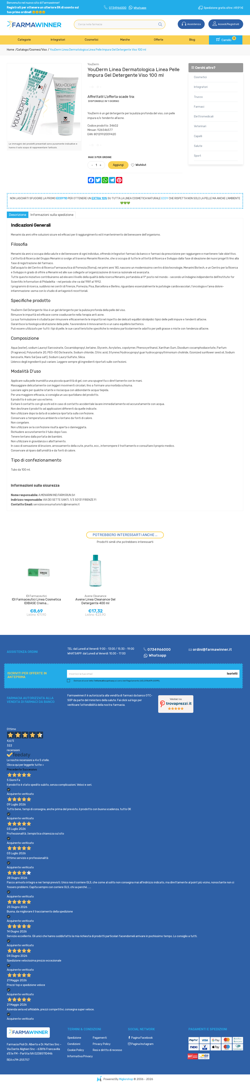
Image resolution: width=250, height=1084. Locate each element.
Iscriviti (232, 673)
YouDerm (93, 64)
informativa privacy (105, 681)
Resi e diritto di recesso (107, 1050)
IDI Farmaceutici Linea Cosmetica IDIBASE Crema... (36, 601)
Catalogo (22, 49)
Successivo (29, 769)
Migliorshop (126, 1079)
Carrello (228, 39)
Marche (125, 39)
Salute (198, 146)
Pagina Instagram (142, 1044)
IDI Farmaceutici (36, 596)
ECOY (164, 198)
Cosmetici (91, 39)
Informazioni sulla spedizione (51, 215)
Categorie (24, 39)
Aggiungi (118, 165)
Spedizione (74, 1037)
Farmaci (199, 106)
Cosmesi (34, 49)
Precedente (14, 769)
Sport (197, 155)
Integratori (58, 39)
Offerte (158, 39)
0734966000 (117, 8)
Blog (192, 39)
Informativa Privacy (80, 1056)
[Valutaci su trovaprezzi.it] (175, 704)
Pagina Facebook (142, 1037)
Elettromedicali (203, 116)
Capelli (198, 136)
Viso (44, 49)
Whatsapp (140, 8)
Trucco (198, 97)
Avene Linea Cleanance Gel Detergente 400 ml (95, 601)
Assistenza (194, 24)
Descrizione (17, 215)
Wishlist (141, 165)
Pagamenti (100, 1037)
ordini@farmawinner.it (212, 649)
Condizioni (73, 1044)
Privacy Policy (102, 1044)
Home (10, 49)
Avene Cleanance (95, 596)
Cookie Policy (75, 1050)
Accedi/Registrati (228, 24)
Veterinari (200, 126)
